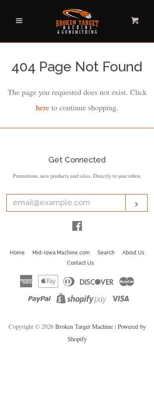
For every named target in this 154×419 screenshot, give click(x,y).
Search (106, 253)
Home (17, 253)
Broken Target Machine (84, 326)
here (42, 107)
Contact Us (80, 263)
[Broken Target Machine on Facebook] (77, 227)
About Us (133, 253)
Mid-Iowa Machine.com (61, 253)
